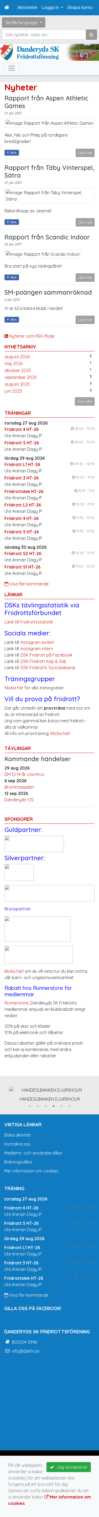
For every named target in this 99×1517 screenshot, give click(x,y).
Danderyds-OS (19, 799)
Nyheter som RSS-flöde (31, 336)
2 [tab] (37, 1106)
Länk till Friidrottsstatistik (28, 622)
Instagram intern (37, 648)
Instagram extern (37, 642)
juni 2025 (13, 391)
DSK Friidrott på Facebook (46, 655)
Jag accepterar (70, 1467)
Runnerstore (16, 1003)
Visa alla (84, 401)
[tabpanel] (49, 1093)
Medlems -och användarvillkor (33, 1153)
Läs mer (85, 152)
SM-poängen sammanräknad (48, 292)
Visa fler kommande (28, 584)
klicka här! (14, 971)
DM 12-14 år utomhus (24, 774)
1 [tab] (29, 1106)
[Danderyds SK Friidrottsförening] (49, 52)
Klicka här (13, 687)
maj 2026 (13, 363)
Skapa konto (80, 7)
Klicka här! (60, 733)
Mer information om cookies (31, 1171)
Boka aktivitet (17, 1135)
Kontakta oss (17, 1144)
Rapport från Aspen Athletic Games (46, 102)
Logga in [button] (51, 7)
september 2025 (20, 377)
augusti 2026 (17, 356)
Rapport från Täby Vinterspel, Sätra (49, 171)
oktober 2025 (17, 370)
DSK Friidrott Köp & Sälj (43, 661)
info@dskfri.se (25, 1351)
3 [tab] (45, 1106)
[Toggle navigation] (11, 68)
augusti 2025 (17, 384)
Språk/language (22, 22)
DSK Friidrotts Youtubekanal (48, 667)
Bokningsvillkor (18, 1162)
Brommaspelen (19, 787)
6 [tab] (69, 1106)
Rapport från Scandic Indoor (47, 237)
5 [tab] (61, 1106)
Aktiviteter (27, 7)
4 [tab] (53, 1106)
